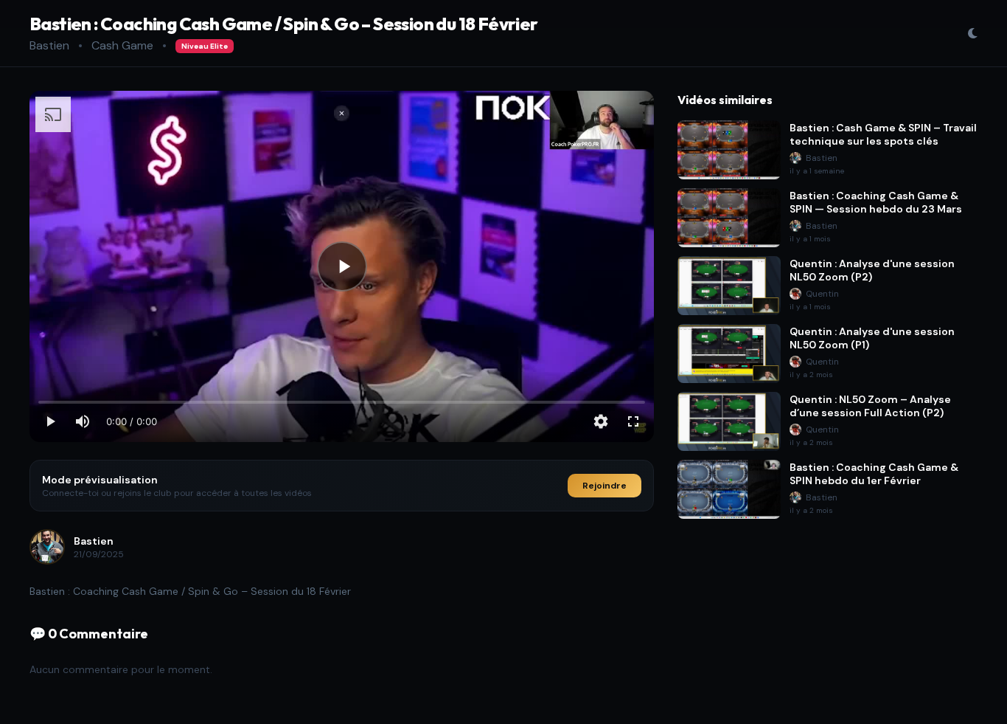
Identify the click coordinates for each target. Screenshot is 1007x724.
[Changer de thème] (972, 33)
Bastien (49, 45)
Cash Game (122, 45)
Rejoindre (604, 486)
